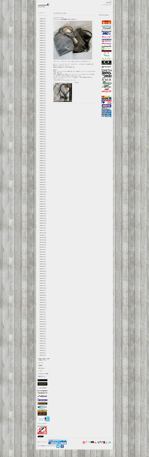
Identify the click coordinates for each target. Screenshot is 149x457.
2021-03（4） (43, 136)
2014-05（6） (43, 331)
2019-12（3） (43, 170)
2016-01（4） (43, 283)
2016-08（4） (43, 266)
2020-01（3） (43, 167)
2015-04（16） (43, 304)
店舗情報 (40, 365)
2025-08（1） (43, 33)
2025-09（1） (43, 30)
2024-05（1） (43, 64)
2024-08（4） (43, 57)
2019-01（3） (43, 196)
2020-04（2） (43, 160)
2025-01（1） (43, 45)
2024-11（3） (43, 49)
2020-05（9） (43, 158)
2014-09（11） (43, 321)
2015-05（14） (43, 302)
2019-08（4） (43, 179)
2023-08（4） (43, 81)
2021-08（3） (43, 124)
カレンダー (40, 362)
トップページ (41, 12)
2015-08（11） (43, 295)
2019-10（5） (43, 174)
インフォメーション (42, 15)
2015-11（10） (43, 287)
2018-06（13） (43, 213)
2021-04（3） (43, 134)
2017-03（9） (43, 249)
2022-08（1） (43, 105)
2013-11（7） (43, 345)
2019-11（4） (43, 172)
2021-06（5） (43, 129)
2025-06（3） (43, 35)
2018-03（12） (43, 220)
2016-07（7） (43, 268)
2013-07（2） (43, 355)
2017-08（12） (43, 237)
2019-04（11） (43, 189)
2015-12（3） (43, 285)
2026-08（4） (43, 18)
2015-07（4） (43, 297)
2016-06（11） (43, 271)
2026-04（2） (43, 23)
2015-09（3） (43, 292)
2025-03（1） (43, 42)
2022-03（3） (43, 112)
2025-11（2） (43, 28)
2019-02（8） (43, 194)
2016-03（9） (43, 278)
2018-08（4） (43, 208)
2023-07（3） (43, 83)
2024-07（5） (43, 59)
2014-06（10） (43, 328)
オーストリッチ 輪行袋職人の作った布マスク (65, 19)
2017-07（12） (43, 239)
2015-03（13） (43, 307)
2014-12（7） (43, 314)
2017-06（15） (43, 242)
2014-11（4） (43, 316)
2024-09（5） (43, 54)
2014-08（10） (43, 323)
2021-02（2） (43, 138)
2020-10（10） (43, 146)
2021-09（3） (43, 122)
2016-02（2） (43, 280)
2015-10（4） (43, 290)
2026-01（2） (43, 25)
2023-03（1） (43, 93)
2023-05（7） (43, 88)
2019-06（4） (43, 184)
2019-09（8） (43, 177)
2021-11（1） (43, 117)
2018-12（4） (43, 198)
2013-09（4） (43, 350)
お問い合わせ (41, 368)
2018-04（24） (43, 218)
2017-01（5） (43, 254)
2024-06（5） (43, 61)
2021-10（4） (43, 119)
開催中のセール (41, 376)
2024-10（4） (43, 52)
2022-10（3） (43, 100)
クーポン (40, 370)
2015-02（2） (43, 309)
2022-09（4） (43, 102)
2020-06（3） (43, 155)
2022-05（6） (43, 107)
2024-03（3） (43, 66)
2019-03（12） (43, 191)
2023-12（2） (43, 71)
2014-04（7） (43, 333)
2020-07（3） (43, 153)
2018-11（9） (43, 201)
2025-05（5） (43, 37)
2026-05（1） (43, 21)
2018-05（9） (43, 215)
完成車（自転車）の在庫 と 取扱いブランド (44, 359)
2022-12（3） (43, 95)
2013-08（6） (43, 352)
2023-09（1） (43, 78)
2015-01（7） (43, 311)
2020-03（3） (43, 162)
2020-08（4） (43, 150)
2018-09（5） (43, 206)
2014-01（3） (43, 340)
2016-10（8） (43, 261)
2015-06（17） (43, 299)
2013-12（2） (43, 343)
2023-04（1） (43, 90)
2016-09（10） (43, 263)
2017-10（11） (43, 232)
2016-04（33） (43, 275)
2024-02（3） (43, 69)
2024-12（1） (43, 47)
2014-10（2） (43, 319)
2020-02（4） (43, 165)
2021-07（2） (43, 126)
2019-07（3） (43, 182)
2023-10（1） (43, 76)
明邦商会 (43, 445)
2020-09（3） (43, 148)
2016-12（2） (43, 256)
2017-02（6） (43, 251)
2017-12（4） (43, 227)
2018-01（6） (43, 225)
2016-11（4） (43, 259)
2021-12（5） (43, 114)
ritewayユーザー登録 (43, 373)
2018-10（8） (43, 203)
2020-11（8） (43, 143)
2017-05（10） (43, 244)
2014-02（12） (43, 338)
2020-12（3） (43, 141)
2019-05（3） (43, 186)
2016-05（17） (43, 273)
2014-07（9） (43, 326)
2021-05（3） (43, 131)
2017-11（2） (43, 230)
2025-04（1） (43, 40)
